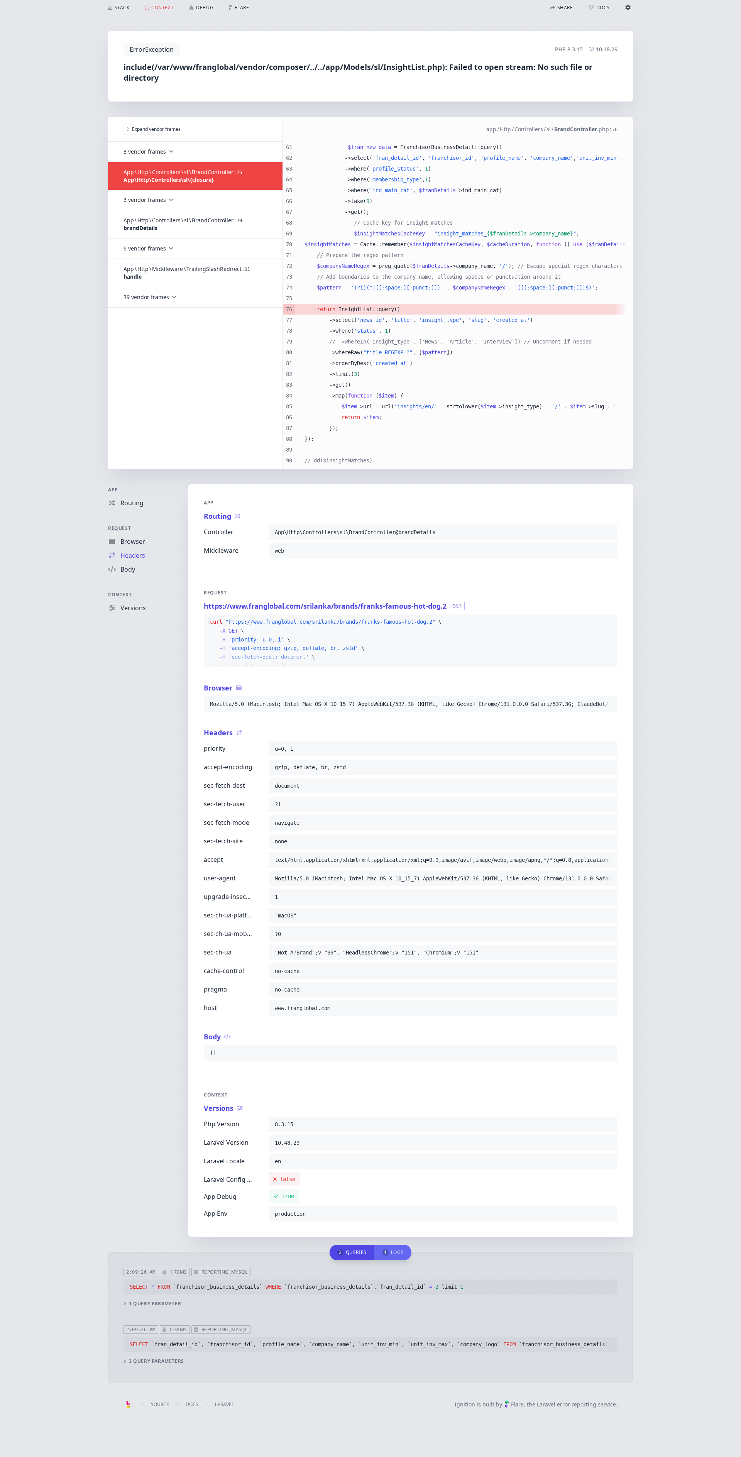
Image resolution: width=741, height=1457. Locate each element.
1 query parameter (155, 1304)
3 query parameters (156, 1361)
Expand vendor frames (156, 129)
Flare (517, 1404)
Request (119, 528)
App (113, 489)
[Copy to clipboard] (608, 532)
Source (160, 1404)
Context (120, 594)
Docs (192, 1404)
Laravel (224, 1404)
